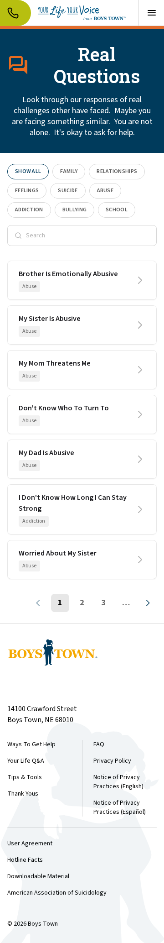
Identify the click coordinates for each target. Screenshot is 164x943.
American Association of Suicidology (57, 892)
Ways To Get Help (31, 744)
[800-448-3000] (15, 13)
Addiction (29, 210)
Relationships (117, 171)
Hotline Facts (25, 859)
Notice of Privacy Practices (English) (118, 782)
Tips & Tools (24, 777)
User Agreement (29, 843)
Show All (28, 171)
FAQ (98, 744)
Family (68, 171)
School (117, 210)
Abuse (105, 190)
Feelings (27, 190)
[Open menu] (151, 13)
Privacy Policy (112, 760)
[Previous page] (38, 603)
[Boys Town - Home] (82, 12)
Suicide (67, 190)
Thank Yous (22, 793)
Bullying (74, 210)
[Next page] (147, 603)
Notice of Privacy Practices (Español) (119, 807)
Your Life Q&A (25, 760)
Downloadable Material (38, 876)
